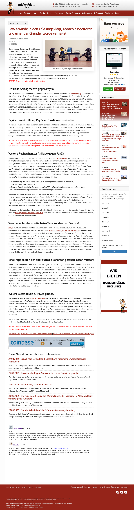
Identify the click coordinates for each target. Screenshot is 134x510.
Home (19, 13)
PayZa (10, 228)
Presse (101, 487)
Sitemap (107, 487)
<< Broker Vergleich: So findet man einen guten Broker (30, 334)
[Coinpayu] (114, 31)
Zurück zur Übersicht (18, 23)
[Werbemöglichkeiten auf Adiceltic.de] (114, 286)
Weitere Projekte (76, 487)
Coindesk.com (61, 158)
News (35, 13)
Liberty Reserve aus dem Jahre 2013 (29, 213)
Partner (95, 487)
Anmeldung (108, 89)
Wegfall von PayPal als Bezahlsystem (64, 230)
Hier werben (87, 487)
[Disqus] (51, 451)
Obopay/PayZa (77, 93)
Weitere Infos (119, 89)
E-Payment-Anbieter (37, 298)
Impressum (124, 487)
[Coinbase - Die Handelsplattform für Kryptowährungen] (47, 343)
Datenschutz (115, 487)
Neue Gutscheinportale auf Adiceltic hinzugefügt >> (73, 334)
